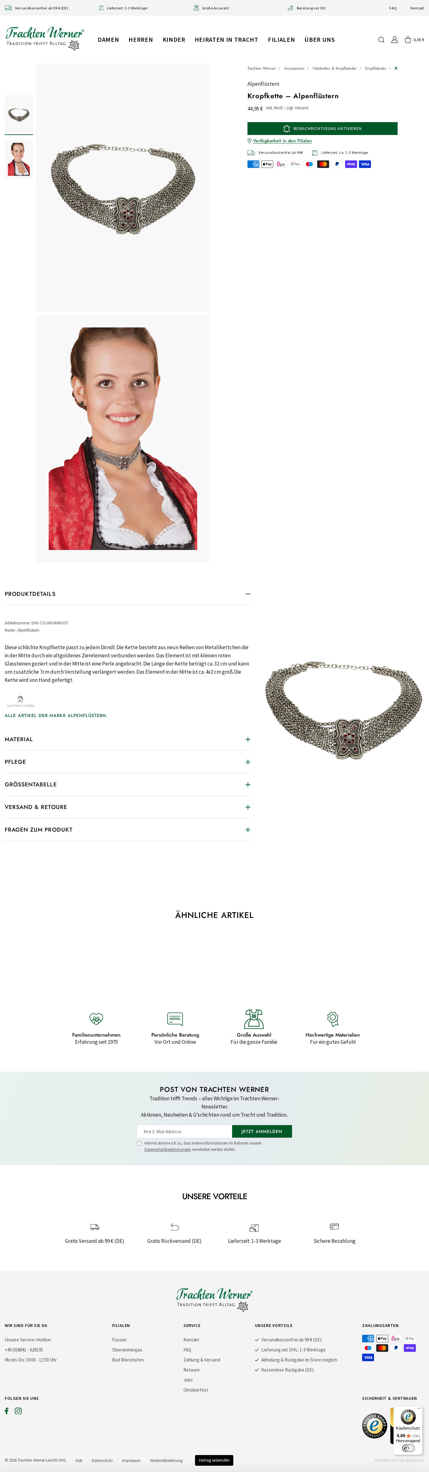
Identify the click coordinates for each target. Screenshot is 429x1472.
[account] (394, 39)
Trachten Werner (261, 68)
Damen (108, 39)
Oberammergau (127, 1350)
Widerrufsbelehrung (166, 1460)
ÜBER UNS (319, 39)
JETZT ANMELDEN (262, 1131)
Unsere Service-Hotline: (28, 1340)
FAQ (393, 8)
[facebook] (6, 1412)
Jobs (188, 1380)
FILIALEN (281, 39)
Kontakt (417, 8)
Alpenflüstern (263, 83)
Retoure (191, 1370)
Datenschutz (102, 1460)
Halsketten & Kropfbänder (335, 68)
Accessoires (294, 68)
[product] (123, 313)
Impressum (131, 1460)
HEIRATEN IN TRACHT (226, 39)
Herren (140, 39)
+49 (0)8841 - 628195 (24, 1350)
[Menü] (419, 1410)
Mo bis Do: (15, 1360)
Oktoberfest (195, 1390)
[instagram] (18, 1412)
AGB (78, 1460)
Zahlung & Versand (201, 1360)
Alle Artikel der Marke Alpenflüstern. (56, 715)
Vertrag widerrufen (214, 1460)
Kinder (174, 39)
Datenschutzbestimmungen (167, 1149)
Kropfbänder (375, 68)
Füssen (119, 1340)
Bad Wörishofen (128, 1360)
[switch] (408, 1448)
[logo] (45, 38)
